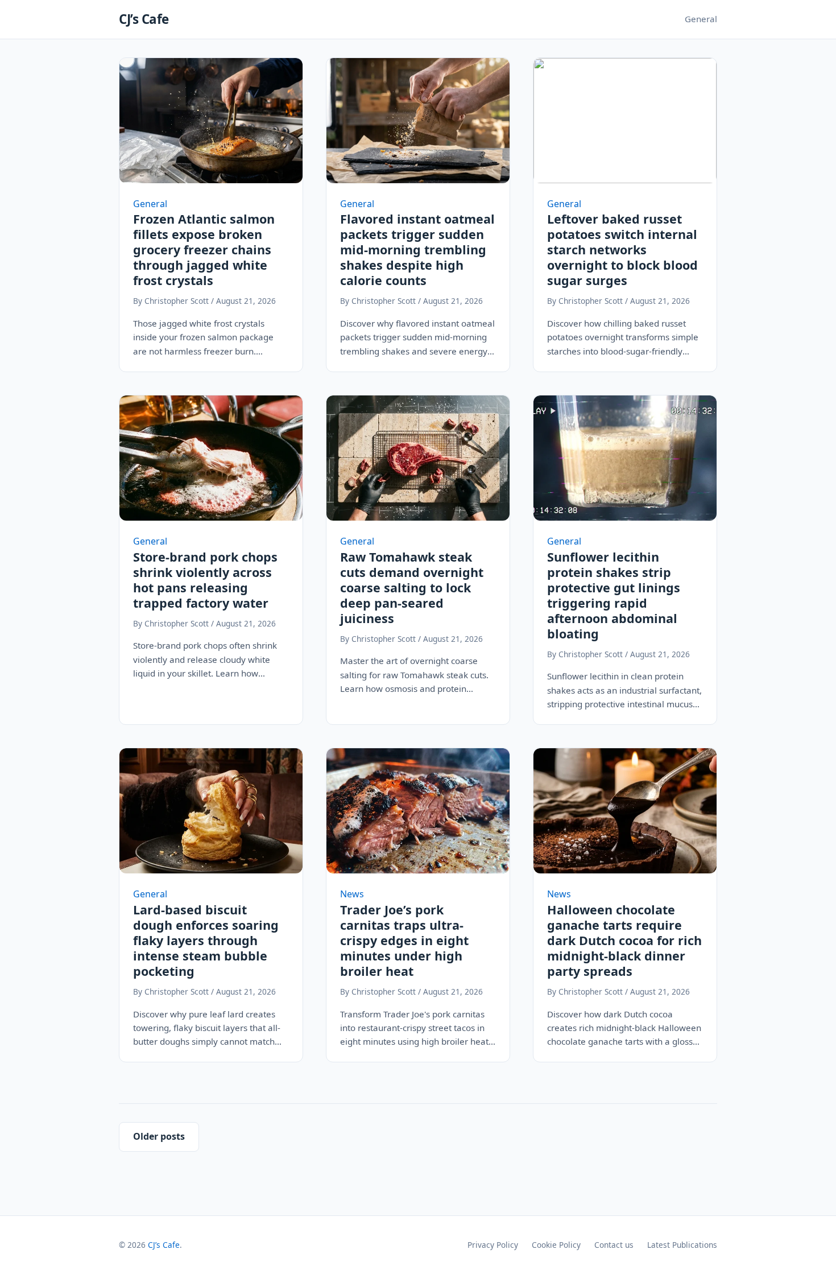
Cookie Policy (556, 1244)
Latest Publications (682, 1244)
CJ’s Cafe (144, 19)
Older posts (159, 1136)
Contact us (614, 1244)
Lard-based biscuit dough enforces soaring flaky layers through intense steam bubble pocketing (206, 940)
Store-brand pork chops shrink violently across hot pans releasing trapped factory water (205, 580)
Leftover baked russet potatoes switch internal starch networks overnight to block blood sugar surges (622, 249)
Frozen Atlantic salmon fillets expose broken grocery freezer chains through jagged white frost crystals (204, 249)
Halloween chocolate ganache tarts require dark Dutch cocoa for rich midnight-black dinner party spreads (624, 940)
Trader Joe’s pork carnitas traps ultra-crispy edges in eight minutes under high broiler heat (404, 940)
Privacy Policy (492, 1244)
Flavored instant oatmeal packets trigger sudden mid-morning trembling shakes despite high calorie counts (417, 249)
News (352, 894)
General (701, 18)
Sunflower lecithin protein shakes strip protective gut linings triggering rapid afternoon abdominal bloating (613, 595)
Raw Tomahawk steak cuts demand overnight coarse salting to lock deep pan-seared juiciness (411, 587)
